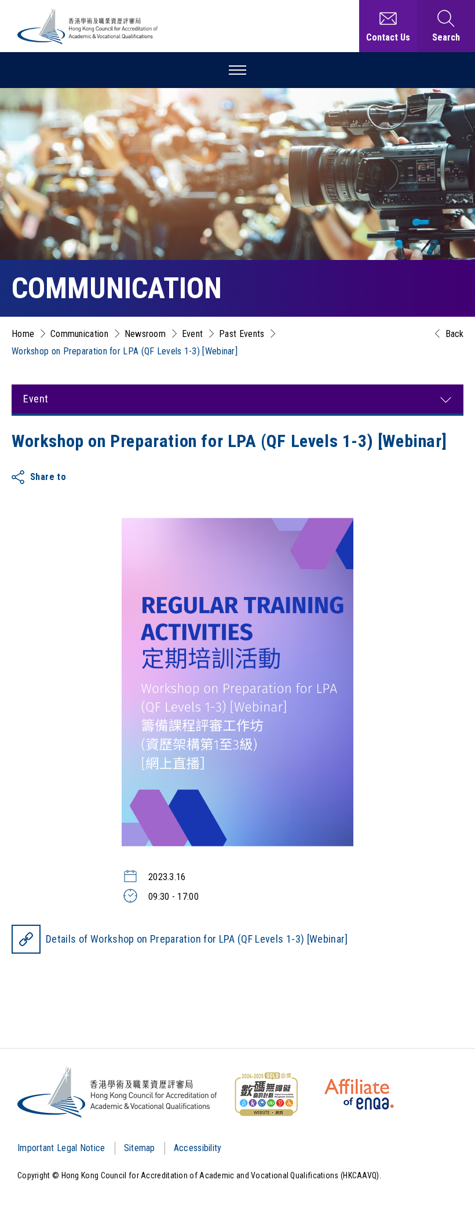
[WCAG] (266, 1094)
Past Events (241, 333)
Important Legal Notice (61, 1147)
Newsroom (145, 333)
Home (23, 333)
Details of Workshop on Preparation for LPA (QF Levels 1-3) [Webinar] (197, 939)
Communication (79, 333)
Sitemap (139, 1147)
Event (192, 333)
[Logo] (117, 1092)
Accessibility (198, 1147)
